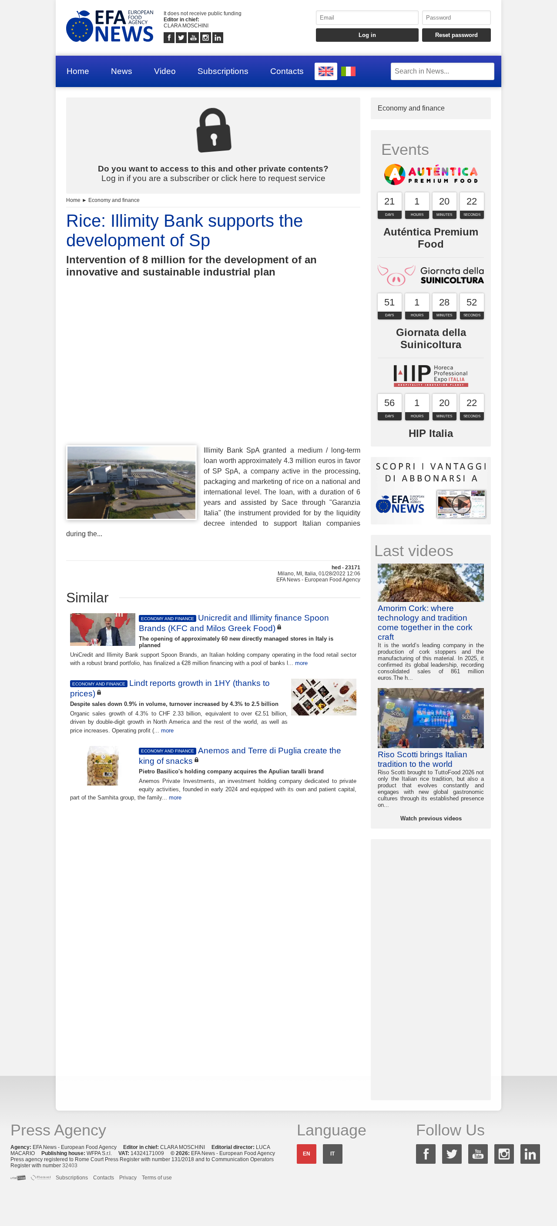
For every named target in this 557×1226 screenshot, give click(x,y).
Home (78, 71)
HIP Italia (431, 433)
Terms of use (157, 1178)
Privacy (128, 1178)
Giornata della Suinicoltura (431, 338)
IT (332, 1154)
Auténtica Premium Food (430, 238)
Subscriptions (223, 71)
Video (165, 71)
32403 (69, 1165)
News (121, 71)
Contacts (287, 71)
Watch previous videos (431, 818)
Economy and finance (114, 200)
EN (306, 1154)
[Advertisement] (213, 377)
